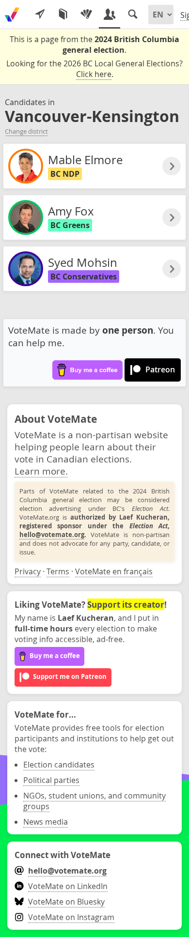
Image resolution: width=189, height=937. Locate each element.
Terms (58, 571)
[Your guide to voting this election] (39, 14)
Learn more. (41, 471)
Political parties (51, 780)
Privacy (28, 571)
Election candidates (58, 764)
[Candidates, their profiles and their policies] (109, 14)
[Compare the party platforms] (63, 14)
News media (45, 821)
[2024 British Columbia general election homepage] (12, 14)
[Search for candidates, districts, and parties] (132, 14)
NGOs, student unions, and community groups (94, 801)
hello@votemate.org (51, 534)
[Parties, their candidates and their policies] (86, 14)
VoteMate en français (114, 571)
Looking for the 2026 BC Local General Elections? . (94, 68)
